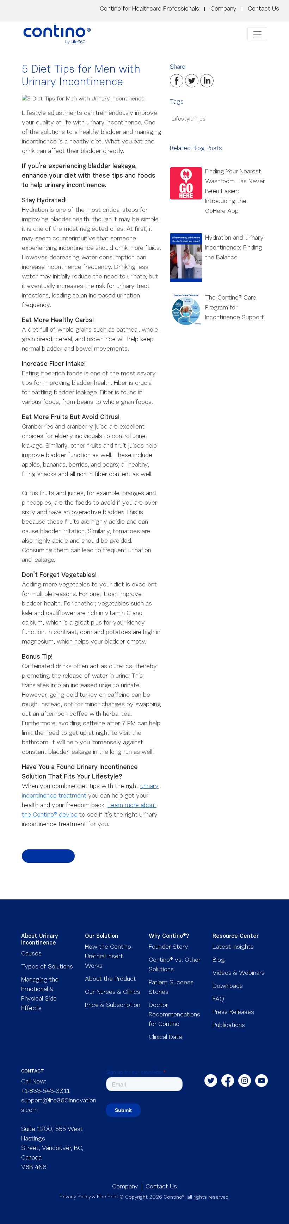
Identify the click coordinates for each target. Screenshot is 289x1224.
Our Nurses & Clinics (112, 992)
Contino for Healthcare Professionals (149, 9)
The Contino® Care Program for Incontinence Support (234, 308)
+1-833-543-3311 (45, 1091)
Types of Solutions (47, 967)
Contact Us (263, 9)
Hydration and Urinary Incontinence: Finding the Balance (234, 248)
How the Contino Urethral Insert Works (108, 957)
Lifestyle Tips (187, 119)
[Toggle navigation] (257, 34)
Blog (219, 960)
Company (223, 9)
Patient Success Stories (171, 988)
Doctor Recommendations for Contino (174, 1015)
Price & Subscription (112, 1005)
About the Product (110, 979)
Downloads (228, 986)
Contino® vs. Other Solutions (175, 965)
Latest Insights (233, 947)
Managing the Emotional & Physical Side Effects (40, 994)
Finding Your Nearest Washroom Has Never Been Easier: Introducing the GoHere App (235, 192)
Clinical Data (165, 1037)
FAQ (218, 999)
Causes (31, 954)
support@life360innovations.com (58, 1106)
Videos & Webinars (239, 973)
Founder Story (168, 947)
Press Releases (233, 1012)
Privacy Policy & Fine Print (89, 1197)
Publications (229, 1025)
